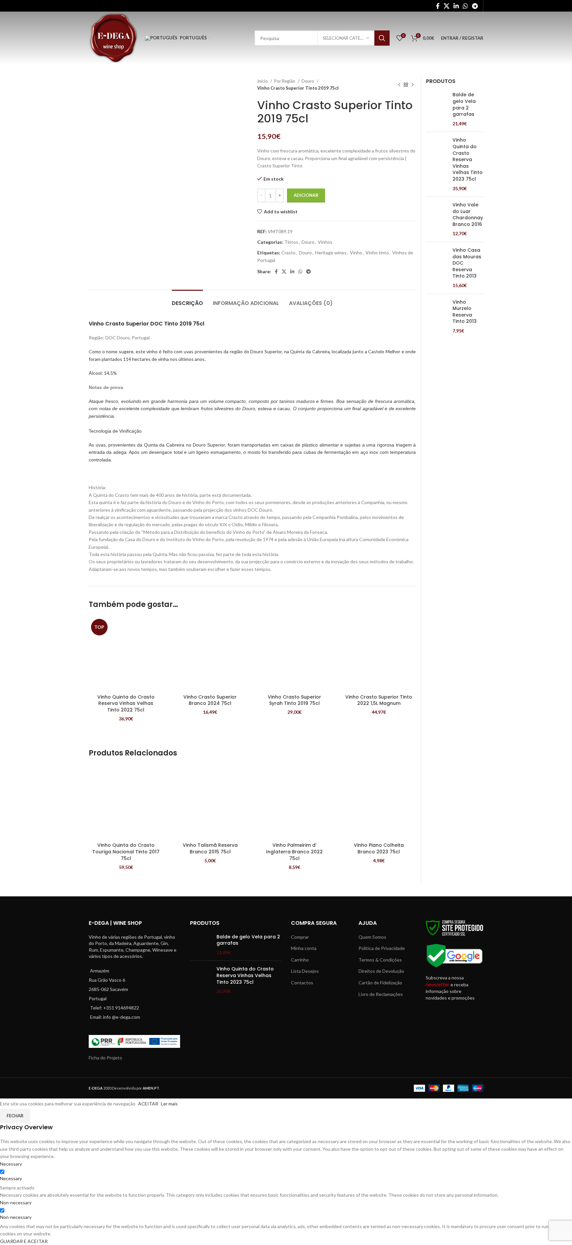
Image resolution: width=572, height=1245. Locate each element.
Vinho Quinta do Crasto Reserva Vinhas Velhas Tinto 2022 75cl (126, 703)
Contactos (302, 982)
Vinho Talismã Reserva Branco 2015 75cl (210, 848)
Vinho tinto (377, 252)
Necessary (11, 1178)
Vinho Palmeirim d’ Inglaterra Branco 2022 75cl (294, 851)
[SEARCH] (382, 38)
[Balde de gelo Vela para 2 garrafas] (437, 109)
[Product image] (126, 654)
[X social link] (447, 6)
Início (263, 81)
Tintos (291, 242)
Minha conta (303, 948)
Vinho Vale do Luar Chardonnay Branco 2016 (468, 215)
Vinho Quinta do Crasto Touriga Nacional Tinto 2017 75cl (126, 851)
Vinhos (325, 242)
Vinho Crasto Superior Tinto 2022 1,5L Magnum (378, 700)
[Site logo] (113, 37)
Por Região (285, 81)
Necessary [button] (11, 1164)
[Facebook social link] (438, 6)
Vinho (356, 252)
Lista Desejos (305, 971)
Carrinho (300, 960)
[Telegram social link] (475, 6)
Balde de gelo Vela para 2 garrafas (464, 104)
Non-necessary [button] (15, 1202)
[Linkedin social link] (456, 6)
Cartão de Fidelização (380, 982)
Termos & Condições (380, 960)
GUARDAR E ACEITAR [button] (24, 1241)
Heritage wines (331, 252)
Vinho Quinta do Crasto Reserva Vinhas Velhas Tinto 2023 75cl (468, 159)
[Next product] (412, 84)
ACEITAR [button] (148, 1103)
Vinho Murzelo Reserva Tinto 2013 (465, 312)
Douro (308, 81)
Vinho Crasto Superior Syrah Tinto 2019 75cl (294, 700)
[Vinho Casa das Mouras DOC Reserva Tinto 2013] (437, 268)
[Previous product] (399, 84)
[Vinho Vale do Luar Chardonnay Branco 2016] (437, 219)
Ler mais (169, 1103)
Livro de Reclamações (380, 994)
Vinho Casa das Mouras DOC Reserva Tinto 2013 (467, 263)
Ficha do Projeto (105, 1057)
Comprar (300, 937)
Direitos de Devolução (381, 971)
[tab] (187, 300)
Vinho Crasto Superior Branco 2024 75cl (210, 700)
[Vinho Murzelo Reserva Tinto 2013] (437, 316)
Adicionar (306, 195)
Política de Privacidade (381, 948)
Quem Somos (372, 937)
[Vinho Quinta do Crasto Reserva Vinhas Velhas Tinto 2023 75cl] (437, 164)
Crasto (288, 252)
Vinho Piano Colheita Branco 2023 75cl (379, 848)
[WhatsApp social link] (465, 6)
